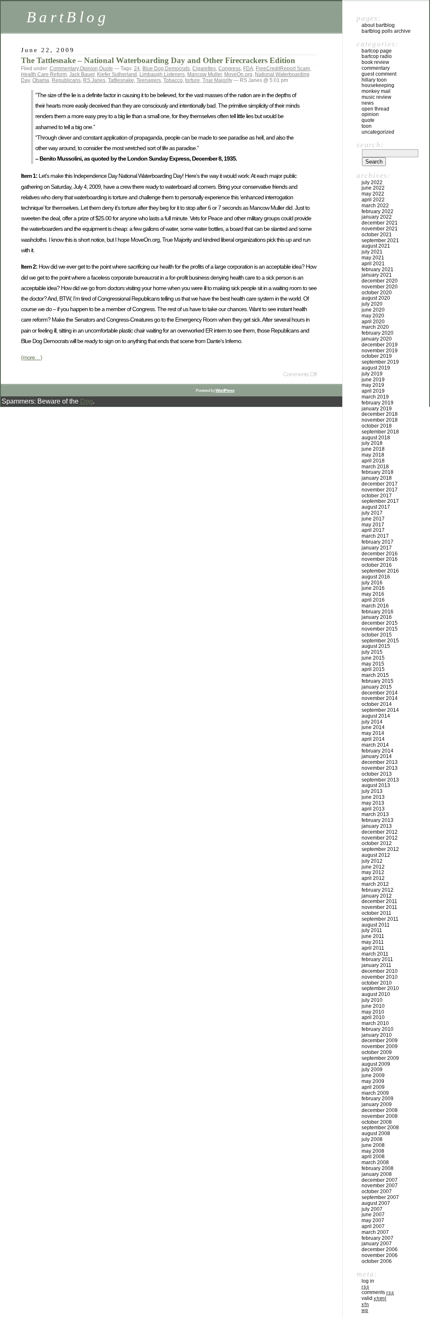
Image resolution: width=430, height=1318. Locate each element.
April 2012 (373, 878)
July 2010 (372, 1000)
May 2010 (373, 1012)
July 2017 (372, 513)
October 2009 (377, 1052)
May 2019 (373, 385)
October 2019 (377, 356)
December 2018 (380, 414)
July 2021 (372, 252)
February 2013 (377, 820)
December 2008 (380, 1110)
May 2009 (373, 1081)
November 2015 (380, 629)
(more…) (31, 357)
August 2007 (376, 1203)
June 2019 (373, 380)
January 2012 (377, 896)
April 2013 (373, 809)
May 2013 (373, 803)
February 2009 (377, 1098)
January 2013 (377, 826)
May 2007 (373, 1220)
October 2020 (377, 293)
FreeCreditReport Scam (283, 68)
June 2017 (373, 519)
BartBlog (67, 17)
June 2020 (373, 310)
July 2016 (372, 583)
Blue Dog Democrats (166, 68)
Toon (367, 126)
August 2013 (376, 785)
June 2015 (373, 658)
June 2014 (373, 727)
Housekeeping (378, 85)
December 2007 (380, 1180)
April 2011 (373, 948)
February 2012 (377, 890)
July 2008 (372, 1139)
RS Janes (94, 80)
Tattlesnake (121, 80)
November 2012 (380, 838)
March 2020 (375, 327)
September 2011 (380, 919)
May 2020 (373, 316)
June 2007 (373, 1215)
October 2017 (377, 496)
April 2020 (373, 322)
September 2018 (380, 432)
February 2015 (377, 681)
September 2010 (380, 988)
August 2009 (376, 1064)
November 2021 (380, 229)
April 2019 (373, 391)
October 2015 (377, 635)
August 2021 (376, 246)
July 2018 (372, 443)
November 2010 (380, 977)
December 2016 (380, 554)
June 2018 (373, 449)
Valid (374, 1298)
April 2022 (373, 200)
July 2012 (372, 861)
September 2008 (380, 1127)
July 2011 (372, 930)
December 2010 (380, 971)
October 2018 (377, 426)
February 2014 (377, 751)
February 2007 (377, 1238)
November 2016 (380, 559)
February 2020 (377, 333)
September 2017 (380, 501)
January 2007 (377, 1244)
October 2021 (377, 235)
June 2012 (373, 867)
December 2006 (380, 1249)
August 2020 (376, 298)
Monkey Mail (376, 91)
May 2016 (373, 594)
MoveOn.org (238, 74)
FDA (248, 68)
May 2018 (373, 455)
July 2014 (372, 722)
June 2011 (373, 936)
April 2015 (373, 669)
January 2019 (377, 409)
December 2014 (380, 693)
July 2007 (372, 1209)
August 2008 (376, 1133)
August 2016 (376, 577)
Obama (40, 80)
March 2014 (375, 745)
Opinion (89, 68)
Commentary (64, 68)
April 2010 (373, 1017)
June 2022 (373, 188)
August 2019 (376, 368)
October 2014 (377, 704)
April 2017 (373, 530)
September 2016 (380, 571)
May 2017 (373, 525)
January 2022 (377, 217)
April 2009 (373, 1087)
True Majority (217, 80)
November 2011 (379, 907)
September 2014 (380, 710)
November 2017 (380, 490)
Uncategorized (378, 132)
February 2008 (377, 1168)
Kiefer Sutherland (117, 74)
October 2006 (377, 1261)
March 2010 (375, 1023)
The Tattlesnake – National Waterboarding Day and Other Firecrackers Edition (158, 60)
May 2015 (373, 664)
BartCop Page (377, 51)
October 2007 (377, 1191)
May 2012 (373, 872)
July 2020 (372, 304)
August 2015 (376, 646)
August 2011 (376, 925)
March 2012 (375, 884)
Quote (106, 68)
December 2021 (380, 223)
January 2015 (377, 687)
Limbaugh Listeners (162, 74)
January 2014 (377, 756)
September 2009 (380, 1058)
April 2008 (373, 1157)
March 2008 (375, 1162)
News (368, 103)
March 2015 (375, 675)
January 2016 (377, 617)
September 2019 (380, 362)
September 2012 (380, 849)
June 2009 (373, 1075)
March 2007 (375, 1232)
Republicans (66, 80)
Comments (378, 1292)
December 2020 (380, 281)
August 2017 (376, 507)
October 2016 (377, 565)
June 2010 (373, 1006)
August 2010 (376, 994)
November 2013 (380, 768)
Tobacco (173, 80)
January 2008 (377, 1174)
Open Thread (375, 109)
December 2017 (380, 484)
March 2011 (375, 954)
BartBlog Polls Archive (386, 31)
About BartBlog (378, 25)
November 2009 (380, 1046)
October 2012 (377, 843)
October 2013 (377, 774)
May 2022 (373, 194)
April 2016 (373, 600)
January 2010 (377, 1035)
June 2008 (373, 1145)
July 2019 (372, 374)
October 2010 (377, 983)
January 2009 (377, 1104)
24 (137, 68)
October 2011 (376, 913)
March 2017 (375, 536)
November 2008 (380, 1116)
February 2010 (377, 1029)
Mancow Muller (204, 74)
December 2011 (379, 901)
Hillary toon (374, 80)
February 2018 (377, 472)
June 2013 (373, 797)
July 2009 (372, 1069)
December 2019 (380, 345)
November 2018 (380, 420)
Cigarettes (204, 68)
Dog (86, 401)
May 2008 (373, 1151)
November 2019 (380, 351)
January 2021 (377, 275)
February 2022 (377, 211)
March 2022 (375, 206)
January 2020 (377, 339)
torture (192, 80)
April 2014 (373, 739)
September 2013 (380, 780)
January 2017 (377, 548)
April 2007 (373, 1226)
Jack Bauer (81, 74)
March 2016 (375, 606)
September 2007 (380, 1197)
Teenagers (148, 80)
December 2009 (380, 1040)
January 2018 (377, 478)
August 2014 (376, 716)
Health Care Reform (44, 74)
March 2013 (375, 814)
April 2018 (373, 461)
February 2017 (377, 542)
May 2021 (373, 258)
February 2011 (377, 959)
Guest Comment (379, 74)
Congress (229, 68)
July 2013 (372, 791)
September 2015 (380, 641)
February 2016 (377, 612)
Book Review (375, 62)
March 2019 (375, 397)
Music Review (376, 97)
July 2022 (372, 182)
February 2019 (377, 403)
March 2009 (375, 1093)
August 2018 (376, 438)
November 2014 (380, 698)
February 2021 (377, 269)
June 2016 (373, 588)
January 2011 (376, 965)
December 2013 (380, 762)
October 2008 (377, 1122)
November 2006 (380, 1255)
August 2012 (376, 855)
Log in (368, 1281)
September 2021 (380, 240)
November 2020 (380, 287)
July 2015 (372, 652)
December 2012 (380, 832)
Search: (370, 144)
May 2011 (373, 942)
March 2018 (375, 467)
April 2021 (373, 264)
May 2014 (373, 733)
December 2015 (380, 623)
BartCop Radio (377, 56)
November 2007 (380, 1186)
